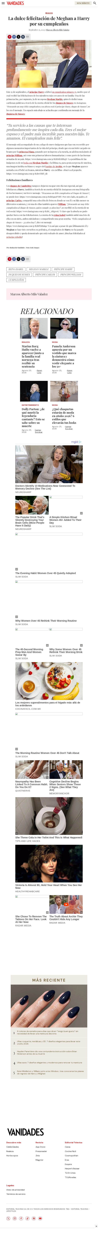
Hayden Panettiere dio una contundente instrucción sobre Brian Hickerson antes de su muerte (47, 1052)
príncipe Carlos (45, 274)
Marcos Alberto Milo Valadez (57, 30)
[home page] (15, 3)
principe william (70, 274)
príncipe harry (63, 269)
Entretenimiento (30, 405)
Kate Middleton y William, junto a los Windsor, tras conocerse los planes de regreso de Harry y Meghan (50, 1072)
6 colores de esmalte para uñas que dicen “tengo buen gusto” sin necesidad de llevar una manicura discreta (47, 1032)
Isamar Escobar (38, 431)
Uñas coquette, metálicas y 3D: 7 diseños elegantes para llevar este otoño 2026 (48, 1042)
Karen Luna (39, 371)
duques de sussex (19, 274)
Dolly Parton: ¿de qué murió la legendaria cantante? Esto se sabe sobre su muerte (33, 417)
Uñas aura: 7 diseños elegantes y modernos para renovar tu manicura (49, 1062)
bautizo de (53, 166)
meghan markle (38, 269)
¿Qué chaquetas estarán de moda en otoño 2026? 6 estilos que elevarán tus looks (64, 415)
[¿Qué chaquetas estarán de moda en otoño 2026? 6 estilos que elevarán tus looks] (64, 391)
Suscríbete (83, 3)
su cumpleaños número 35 (64, 92)
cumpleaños (16, 279)
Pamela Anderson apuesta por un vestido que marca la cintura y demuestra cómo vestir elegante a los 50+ (64, 356)
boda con (35, 162)
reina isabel (15, 269)
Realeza (49, 13)
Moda (55, 342)
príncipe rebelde (14, 237)
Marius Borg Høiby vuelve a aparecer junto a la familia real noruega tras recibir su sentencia (33, 356)
